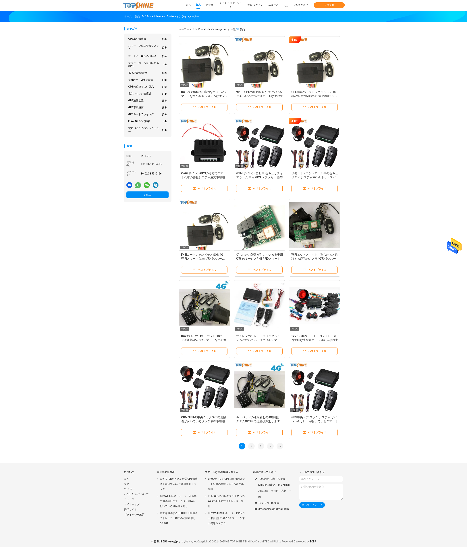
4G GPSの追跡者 (147, 72)
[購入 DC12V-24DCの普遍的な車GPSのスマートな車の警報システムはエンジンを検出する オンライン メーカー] (204, 62)
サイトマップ (131, 504)
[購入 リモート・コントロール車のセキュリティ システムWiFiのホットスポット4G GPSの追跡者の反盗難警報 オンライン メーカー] (314, 143)
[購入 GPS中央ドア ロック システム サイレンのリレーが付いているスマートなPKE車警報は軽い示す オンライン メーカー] (314, 387)
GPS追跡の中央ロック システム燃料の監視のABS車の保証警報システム (314, 96)
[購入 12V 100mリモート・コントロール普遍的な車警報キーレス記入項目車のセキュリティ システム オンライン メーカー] (314, 305)
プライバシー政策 (134, 514)
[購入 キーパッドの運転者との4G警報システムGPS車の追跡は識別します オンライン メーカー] (259, 387)
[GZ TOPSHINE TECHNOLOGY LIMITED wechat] (147, 185)
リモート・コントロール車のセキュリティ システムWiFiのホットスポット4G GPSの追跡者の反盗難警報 (314, 177)
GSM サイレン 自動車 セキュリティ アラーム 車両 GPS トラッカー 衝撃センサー (259, 177)
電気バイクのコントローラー (147, 130)
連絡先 (147, 194)
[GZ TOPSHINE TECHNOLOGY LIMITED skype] (156, 185)
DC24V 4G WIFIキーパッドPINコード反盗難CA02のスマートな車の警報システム (203, 340)
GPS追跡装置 (147, 100)
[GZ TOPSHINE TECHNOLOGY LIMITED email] (129, 185)
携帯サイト (130, 509)
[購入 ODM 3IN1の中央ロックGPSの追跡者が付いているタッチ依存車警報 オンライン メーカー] (204, 387)
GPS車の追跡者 (147, 38)
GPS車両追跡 (147, 107)
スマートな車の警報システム (147, 47)
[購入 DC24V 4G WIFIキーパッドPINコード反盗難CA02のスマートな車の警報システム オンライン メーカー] (204, 305)
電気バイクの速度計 (147, 93)
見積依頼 (329, 4)
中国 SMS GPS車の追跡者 (165, 541)
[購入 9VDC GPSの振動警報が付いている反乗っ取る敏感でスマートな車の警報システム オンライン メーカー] (259, 62)
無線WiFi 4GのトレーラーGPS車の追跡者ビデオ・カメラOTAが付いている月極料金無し (178, 501)
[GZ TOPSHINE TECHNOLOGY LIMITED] (138, 5)
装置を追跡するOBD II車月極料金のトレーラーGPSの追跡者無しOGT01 (179, 518)
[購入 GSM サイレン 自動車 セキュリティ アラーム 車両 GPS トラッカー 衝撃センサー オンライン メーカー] (259, 143)
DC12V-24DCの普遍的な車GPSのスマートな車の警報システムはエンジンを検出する (204, 96)
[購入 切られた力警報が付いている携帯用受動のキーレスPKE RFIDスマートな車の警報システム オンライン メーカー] (259, 224)
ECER (313, 541)
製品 (126, 483)
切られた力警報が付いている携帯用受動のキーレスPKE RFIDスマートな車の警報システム (259, 258)
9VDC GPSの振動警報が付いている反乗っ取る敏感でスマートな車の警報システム (259, 96)
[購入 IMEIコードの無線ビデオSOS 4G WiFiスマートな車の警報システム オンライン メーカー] (204, 224)
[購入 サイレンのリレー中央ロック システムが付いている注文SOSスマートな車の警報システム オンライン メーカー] (259, 305)
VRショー (129, 489)
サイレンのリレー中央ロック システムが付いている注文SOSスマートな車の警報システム (259, 340)
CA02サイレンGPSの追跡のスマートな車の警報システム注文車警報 (226, 483)
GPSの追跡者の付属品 (147, 86)
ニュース (129, 499)
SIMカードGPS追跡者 (147, 79)
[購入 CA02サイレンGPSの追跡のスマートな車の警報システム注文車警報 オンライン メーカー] (204, 143)
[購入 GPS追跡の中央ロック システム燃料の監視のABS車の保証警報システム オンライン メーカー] (314, 62)
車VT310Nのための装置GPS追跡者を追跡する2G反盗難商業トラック (179, 483)
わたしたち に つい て (136, 494)
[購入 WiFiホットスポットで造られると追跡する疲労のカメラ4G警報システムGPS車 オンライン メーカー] (314, 224)
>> (279, 446)
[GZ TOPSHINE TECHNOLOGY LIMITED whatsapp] (138, 185)
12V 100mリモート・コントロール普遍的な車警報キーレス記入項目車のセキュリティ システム (314, 340)
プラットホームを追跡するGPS (147, 64)
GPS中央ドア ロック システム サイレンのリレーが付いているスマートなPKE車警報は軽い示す (314, 421)
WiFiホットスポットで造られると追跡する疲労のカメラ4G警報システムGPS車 (314, 258)
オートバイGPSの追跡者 (147, 56)
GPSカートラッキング (147, 114)
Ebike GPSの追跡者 (147, 121)
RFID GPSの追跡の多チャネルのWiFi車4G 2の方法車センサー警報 (226, 501)
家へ (126, 478)
